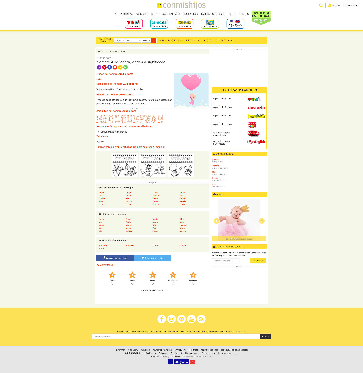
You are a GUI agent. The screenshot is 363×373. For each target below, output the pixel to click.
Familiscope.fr (176, 353)
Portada (103, 51)
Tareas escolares (213, 14)
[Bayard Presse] (178, 362)
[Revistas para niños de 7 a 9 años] (185, 24)
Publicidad (145, 350)
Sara (182, 222)
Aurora (156, 204)
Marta (155, 219)
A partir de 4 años (222, 107)
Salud (232, 14)
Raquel (129, 219)
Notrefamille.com (149, 353)
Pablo (128, 192)
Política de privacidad (162, 350)
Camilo (183, 198)
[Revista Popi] (256, 99)
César (128, 204)
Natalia (183, 201)
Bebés (155, 14)
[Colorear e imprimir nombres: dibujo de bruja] (152, 165)
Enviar (265, 336)
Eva (100, 222)
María (101, 225)
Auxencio (103, 245)
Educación (190, 14)
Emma (128, 228)
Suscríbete (258, 261)
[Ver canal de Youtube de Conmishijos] (115, 67)
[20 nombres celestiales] (239, 220)
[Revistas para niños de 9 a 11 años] (210, 24)
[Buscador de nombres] (153, 40)
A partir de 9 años (222, 124)
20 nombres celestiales (239, 239)
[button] (216, 221)
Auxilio (101, 248)
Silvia (155, 192)
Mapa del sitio (181, 350)
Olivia (155, 198)
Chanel (156, 195)
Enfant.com (163, 353)
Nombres (142, 14)
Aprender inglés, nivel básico (221, 134)
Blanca (129, 201)
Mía (100, 231)
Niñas (122, 51)
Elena (101, 219)
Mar (181, 195)
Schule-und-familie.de (211, 353)
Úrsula (182, 204)
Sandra (129, 231)
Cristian (102, 198)
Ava (127, 198)
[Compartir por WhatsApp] (125, 67)
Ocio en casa (171, 14)
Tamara (183, 225)
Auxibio (156, 245)
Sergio (101, 192)
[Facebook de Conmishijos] (109, 67)
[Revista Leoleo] (256, 116)
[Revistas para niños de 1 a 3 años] (134, 24)
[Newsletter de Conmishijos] (120, 67)
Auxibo (183, 245)
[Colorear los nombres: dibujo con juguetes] (124, 165)
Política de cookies (209, 350)
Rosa (101, 201)
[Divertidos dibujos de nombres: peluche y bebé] (180, 165)
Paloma (156, 201)
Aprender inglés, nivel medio (221, 142)
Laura (128, 195)
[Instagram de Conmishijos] (99, 67)
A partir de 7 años (222, 115)
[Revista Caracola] (256, 108)
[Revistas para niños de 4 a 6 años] (159, 24)
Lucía (101, 195)
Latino (99, 79)
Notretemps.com (192, 353)
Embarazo (126, 14)
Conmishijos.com (229, 353)
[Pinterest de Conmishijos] (104, 67)
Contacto (193, 350)
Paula (182, 192)
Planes (244, 14)
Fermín (102, 204)
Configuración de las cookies (234, 350)
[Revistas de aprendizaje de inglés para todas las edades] (235, 24)
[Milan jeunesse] (192, 362)
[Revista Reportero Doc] (256, 125)
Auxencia (130, 245)
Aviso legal (133, 350)
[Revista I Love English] (256, 142)
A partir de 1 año (222, 98)
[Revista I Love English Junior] (256, 134)
